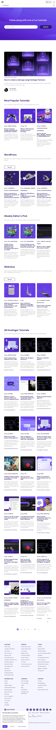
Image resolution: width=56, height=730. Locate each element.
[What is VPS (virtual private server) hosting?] (27, 116)
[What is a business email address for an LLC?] (44, 463)
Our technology (24, 683)
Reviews (6, 683)
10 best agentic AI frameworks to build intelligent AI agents (43, 560)
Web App (43, 241)
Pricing (6, 681)
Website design (12, 126)
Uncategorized (45, 433)
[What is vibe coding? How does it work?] (44, 231)
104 (35, 629)
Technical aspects (13, 300)
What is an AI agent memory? (26, 358)
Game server (14, 241)
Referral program (8, 689)
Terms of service (35, 712)
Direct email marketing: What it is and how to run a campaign (44, 518)
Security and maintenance (11, 190)
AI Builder (40, 646)
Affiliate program (8, 685)
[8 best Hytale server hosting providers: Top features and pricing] (27, 231)
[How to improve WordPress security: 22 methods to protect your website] (44, 178)
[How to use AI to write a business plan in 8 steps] (11, 503)
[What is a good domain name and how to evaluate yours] (11, 383)
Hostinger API (41, 670)
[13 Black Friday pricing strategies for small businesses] (11, 463)
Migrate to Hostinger (42, 668)
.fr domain (23, 662)
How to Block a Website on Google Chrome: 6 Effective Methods (27, 305)
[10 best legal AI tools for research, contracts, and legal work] (11, 546)
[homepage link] (2, 2)
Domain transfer (24, 657)
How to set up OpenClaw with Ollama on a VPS (25, 560)
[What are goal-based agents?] (44, 383)
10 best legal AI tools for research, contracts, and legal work (11, 561)
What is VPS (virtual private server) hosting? (27, 130)
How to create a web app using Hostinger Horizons (24, 80)
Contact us (40, 687)
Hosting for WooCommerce (11, 659)
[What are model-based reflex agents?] (11, 423)
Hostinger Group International (25, 692)
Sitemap (6, 702)
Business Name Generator (43, 662)
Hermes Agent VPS (9, 666)
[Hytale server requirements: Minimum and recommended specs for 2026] (11, 231)
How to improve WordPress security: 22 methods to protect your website (44, 195)
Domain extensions (25, 659)
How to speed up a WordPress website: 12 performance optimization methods (11, 195)
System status (8, 698)
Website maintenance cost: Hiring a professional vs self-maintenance (11, 305)
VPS (26, 126)
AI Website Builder (42, 651)
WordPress (11, 188)
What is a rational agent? (43, 358)
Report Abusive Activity (43, 689)
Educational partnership (10, 687)
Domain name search (26, 646)
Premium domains (25, 666)
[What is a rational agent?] (44, 345)
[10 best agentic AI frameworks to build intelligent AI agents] (44, 546)
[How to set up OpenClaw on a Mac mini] (27, 463)
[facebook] (31, 709)
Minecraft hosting (8, 664)
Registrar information (45, 712)
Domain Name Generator (43, 657)
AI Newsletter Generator (43, 664)
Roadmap (7, 694)
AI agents (26, 355)
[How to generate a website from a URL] (11, 345)
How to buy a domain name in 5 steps (44, 306)
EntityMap (7, 705)
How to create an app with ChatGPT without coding (11, 604)
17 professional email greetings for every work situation (27, 518)
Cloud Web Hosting (9, 657)
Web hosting (7, 646)
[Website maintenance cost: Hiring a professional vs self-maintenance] (11, 290)
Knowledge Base (41, 683)
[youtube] (40, 709)
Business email (8, 655)
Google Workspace (9, 672)
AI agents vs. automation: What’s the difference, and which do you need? (27, 603)
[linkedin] (27, 709)
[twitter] (37, 709)
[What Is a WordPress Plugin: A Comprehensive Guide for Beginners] (27, 178)
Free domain (24, 651)
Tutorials (40, 681)
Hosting (26, 433)
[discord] (50, 709)
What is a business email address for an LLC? (43, 478)
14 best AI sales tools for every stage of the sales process (44, 438)
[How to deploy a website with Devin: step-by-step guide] (27, 423)
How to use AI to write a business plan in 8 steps (11, 518)
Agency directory (8, 691)
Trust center (7, 700)
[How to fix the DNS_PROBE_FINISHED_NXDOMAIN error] (44, 116)
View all (10, 167)
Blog (22, 687)
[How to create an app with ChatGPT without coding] (11, 588)
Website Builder (41, 648)
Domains (43, 126)
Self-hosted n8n (8, 653)
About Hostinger (25, 681)
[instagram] (34, 709)
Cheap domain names (26, 648)
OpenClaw (7, 668)
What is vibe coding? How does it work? (44, 247)
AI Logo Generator (42, 666)
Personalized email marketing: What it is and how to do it (27, 398)
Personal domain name (26, 664)
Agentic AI (44, 556)
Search (45, 27)
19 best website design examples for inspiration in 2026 (11, 130)
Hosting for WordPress (10, 648)
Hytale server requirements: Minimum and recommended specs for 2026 (11, 247)
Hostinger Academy (42, 685)
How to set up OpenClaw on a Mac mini (27, 478)
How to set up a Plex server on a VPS (43, 603)
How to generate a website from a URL (10, 358)
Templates (40, 655)
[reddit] (44, 709)
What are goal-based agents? (44, 397)
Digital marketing (13, 473)
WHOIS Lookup (24, 653)
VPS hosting (7, 651)
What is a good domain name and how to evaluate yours (11, 398)
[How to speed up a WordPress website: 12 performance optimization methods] (11, 178)
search (54, 5)
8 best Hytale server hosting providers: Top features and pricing (27, 245)
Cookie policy (20, 722)
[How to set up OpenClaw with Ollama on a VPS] (27, 546)
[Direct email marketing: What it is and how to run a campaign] (44, 503)
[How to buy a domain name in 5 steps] (44, 290)
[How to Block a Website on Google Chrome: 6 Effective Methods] (27, 290)
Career (22, 685)
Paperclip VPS (8, 670)
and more (39, 716)
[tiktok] (47, 709)
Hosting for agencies (9, 662)
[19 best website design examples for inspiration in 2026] (11, 116)
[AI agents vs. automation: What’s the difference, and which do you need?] (27, 588)
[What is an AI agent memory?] (27, 345)
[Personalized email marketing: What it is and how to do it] (27, 383)
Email (42, 473)
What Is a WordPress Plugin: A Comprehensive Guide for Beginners (27, 195)
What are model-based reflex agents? (11, 437)
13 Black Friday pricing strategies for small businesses (11, 478)
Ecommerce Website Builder (44, 653)
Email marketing (28, 393)
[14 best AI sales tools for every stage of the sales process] (44, 423)
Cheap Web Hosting (9, 675)
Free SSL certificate (25, 655)
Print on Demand (41, 659)
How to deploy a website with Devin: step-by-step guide (27, 438)
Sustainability (24, 689)
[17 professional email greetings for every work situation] (27, 503)
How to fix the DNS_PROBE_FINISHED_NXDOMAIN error (44, 135)
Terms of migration (9, 696)
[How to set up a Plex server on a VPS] (44, 588)
